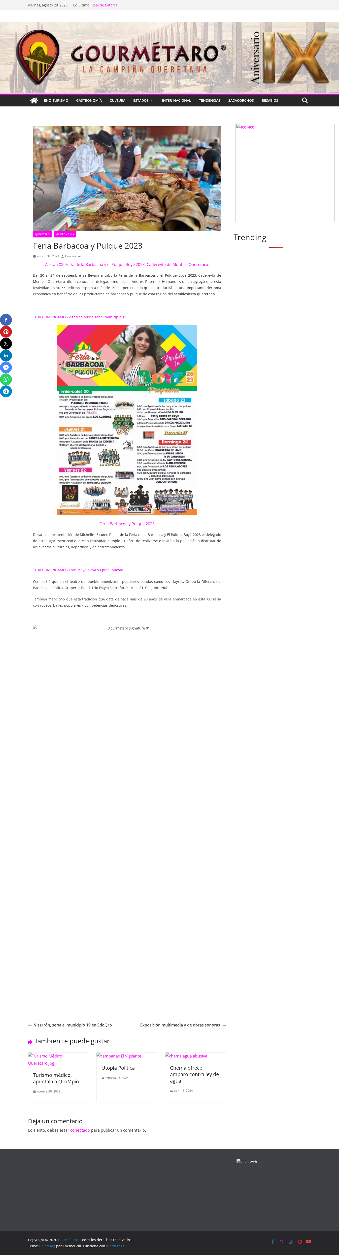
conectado (80, 1130)
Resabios (270, 100)
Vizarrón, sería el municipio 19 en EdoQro (73, 1025)
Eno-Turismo (56, 100)
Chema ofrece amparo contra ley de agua (194, 1074)
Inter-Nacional (176, 100)
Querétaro (42, 234)
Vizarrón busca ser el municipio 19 (97, 317)
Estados (141, 100)
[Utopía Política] (119, 1056)
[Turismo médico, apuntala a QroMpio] (58, 1056)
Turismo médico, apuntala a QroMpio (56, 1078)
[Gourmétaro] (34, 100)
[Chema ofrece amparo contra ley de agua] (186, 1056)
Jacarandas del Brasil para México (120, 5)
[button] (151, 100)
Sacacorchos (241, 100)
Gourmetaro (73, 256)
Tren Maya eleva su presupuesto (96, 569)
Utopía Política (118, 1067)
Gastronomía (89, 100)
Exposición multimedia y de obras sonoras (180, 1025)
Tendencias (209, 100)
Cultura (117, 100)
